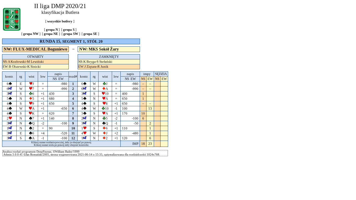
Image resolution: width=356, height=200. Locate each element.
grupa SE (90, 34)
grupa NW (30, 34)
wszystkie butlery (59, 21)
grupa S (68, 30)
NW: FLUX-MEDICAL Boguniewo (35, 49)
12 (73, 138)
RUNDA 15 (50, 41)
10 (73, 128)
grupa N (52, 30)
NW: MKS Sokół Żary (99, 49)
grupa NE (51, 34)
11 (73, 133)
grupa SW (71, 34)
